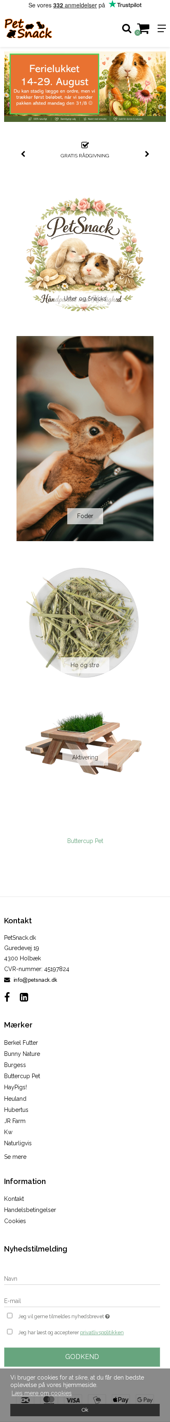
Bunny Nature (22, 1054)
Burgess (15, 1065)
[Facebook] (7, 997)
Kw (8, 1132)
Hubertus (16, 1110)
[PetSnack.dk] (42, 28)
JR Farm (15, 1121)
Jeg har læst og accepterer (71, 1332)
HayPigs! (15, 1087)
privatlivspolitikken (102, 1332)
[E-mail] (82, 1300)
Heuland (15, 1098)
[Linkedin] (24, 997)
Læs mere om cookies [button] (42, 1393)
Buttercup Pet (85, 841)
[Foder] (85, 438)
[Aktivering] (85, 743)
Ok (85, 1410)
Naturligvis (18, 1143)
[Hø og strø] (85, 621)
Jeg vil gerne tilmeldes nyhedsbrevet (75, 1314)
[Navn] (82, 1278)
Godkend (82, 1357)
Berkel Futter (21, 1042)
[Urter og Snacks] (85, 255)
